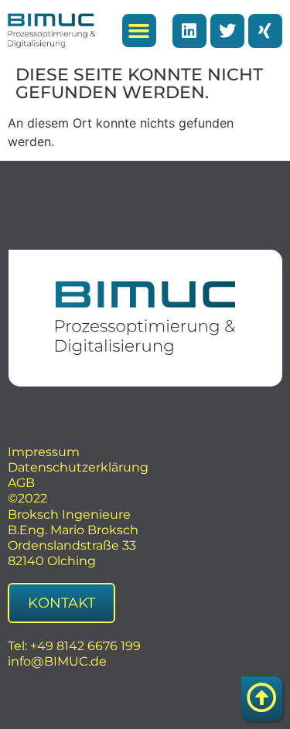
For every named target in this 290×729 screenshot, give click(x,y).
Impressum (44, 452)
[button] (139, 31)
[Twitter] (227, 31)
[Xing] (265, 31)
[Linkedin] (189, 31)
